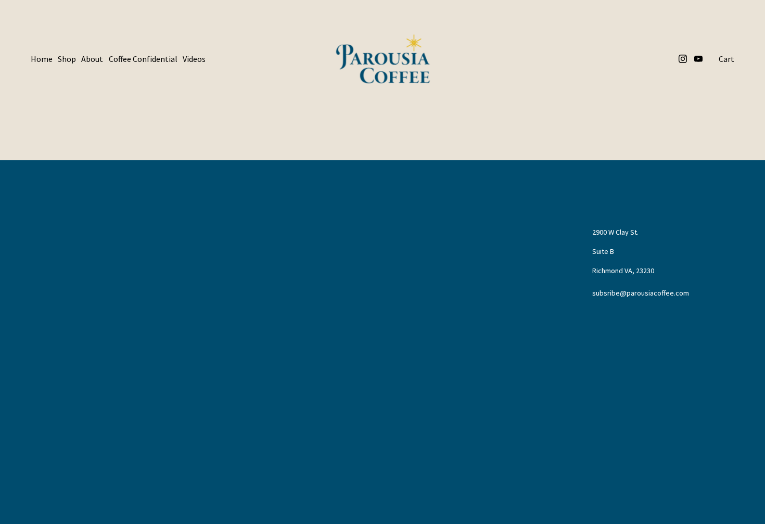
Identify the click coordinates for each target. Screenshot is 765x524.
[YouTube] (698, 59)
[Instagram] (683, 59)
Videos (194, 59)
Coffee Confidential (143, 59)
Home (42, 59)
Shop (67, 59)
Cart (726, 59)
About (92, 59)
